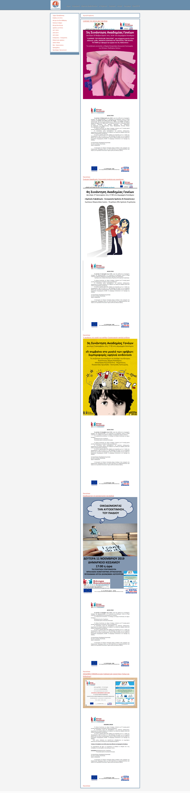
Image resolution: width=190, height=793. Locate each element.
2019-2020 (55, 35)
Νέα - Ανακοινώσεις (58, 45)
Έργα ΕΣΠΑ (136, 6)
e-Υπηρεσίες (103, 6)
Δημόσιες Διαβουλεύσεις (89, 6)
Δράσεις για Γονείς (58, 28)
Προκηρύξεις (56, 47)
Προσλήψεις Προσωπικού (59, 50)
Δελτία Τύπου (56, 42)
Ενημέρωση (75, 6)
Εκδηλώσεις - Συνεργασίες (60, 37)
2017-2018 (55, 30)
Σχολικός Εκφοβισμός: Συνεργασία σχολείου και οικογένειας (103, 179)
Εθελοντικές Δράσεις (58, 40)
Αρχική (85, 15)
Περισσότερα (86, 177)
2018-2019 (55, 33)
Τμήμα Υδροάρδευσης (58, 15)
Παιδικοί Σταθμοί (57, 23)
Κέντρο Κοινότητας (58, 25)
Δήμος (68, 6)
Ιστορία (119, 6)
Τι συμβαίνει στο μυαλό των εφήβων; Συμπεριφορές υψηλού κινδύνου (106, 337)
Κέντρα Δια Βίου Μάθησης (60, 20)
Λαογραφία (127, 6)
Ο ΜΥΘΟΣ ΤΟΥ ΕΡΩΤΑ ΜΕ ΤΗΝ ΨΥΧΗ (95, 21)
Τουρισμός (112, 6)
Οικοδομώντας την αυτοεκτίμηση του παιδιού (98, 496)
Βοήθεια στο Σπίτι (58, 18)
